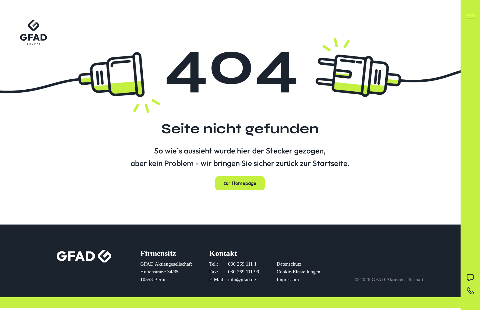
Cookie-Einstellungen (298, 271)
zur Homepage (240, 183)
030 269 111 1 (242, 264)
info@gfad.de (242, 279)
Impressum (288, 279)
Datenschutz (289, 264)
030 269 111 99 (243, 271)
